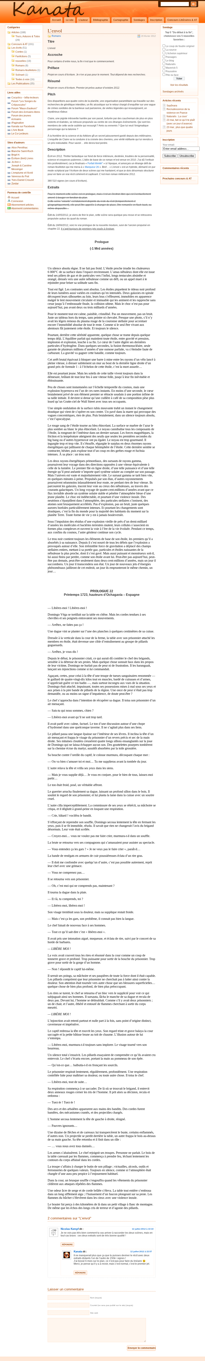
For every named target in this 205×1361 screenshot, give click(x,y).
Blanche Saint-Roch (22, 151)
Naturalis (171, 64)
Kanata (78, 1251)
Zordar (15, 183)
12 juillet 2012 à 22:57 (141, 1251)
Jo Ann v (16, 162)
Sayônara (172, 105)
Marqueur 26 (92, 167)
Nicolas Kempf (70, 1228)
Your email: (169, 144)
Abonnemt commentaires (24, 208)
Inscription (156, 20)
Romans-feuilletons (26, 70)
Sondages (139, 20)
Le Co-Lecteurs (19, 133)
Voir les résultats (179, 85)
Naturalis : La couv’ (177, 116)
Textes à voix (22, 79)
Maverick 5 (172, 67)
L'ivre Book (17, 130)
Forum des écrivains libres (25, 112)
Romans (20, 65)
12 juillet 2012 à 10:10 (143, 1229)
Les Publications (20, 83)
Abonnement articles (22, 204)
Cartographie (120, 20)
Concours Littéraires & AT (182, 20)
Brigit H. (15, 154)
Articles (15, 32)
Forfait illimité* (95, 163)
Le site (69, 20)
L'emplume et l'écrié (22, 172)
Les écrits (16, 47)
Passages (171, 57)
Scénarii (19, 74)
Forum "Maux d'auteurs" (24, 108)
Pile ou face (172, 75)
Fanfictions (21, 56)
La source (171, 49)
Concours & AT (19, 44)
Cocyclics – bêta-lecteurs (25, 97)
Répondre (67, 1245)
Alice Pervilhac (19, 147)
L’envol (55, 30)
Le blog (170, 60)
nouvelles (20, 61)
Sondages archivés (173, 91)
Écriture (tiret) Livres (22, 158)
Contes (19, 51)
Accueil (56, 20)
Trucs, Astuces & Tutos (27, 36)
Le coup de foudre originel (180, 46)
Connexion (17, 201)
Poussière (171, 71)
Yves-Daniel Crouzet (22, 180)
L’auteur (83, 20)
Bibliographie (100, 20)
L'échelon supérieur (176, 53)
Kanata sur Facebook (23, 126)
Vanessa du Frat (20, 176)
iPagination (17, 122)
